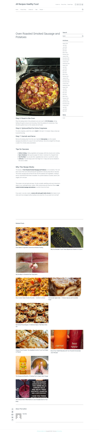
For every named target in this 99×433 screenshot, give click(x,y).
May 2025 (65, 70)
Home (17, 9)
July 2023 (65, 107)
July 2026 (65, 45)
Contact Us (58, 4)
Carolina (25, 414)
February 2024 (66, 98)
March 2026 (65, 52)
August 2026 (65, 43)
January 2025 (65, 78)
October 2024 (65, 83)
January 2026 (65, 56)
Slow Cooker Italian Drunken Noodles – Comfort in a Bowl (30, 298)
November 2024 (66, 81)
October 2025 (65, 61)
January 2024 (65, 100)
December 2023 (66, 101)
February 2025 (66, 76)
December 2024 (66, 80)
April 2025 (65, 72)
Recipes (41, 9)
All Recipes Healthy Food (27, 4)
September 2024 (66, 85)
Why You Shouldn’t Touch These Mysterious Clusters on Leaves (66, 249)
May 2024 (65, 92)
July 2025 (65, 67)
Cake (36, 9)
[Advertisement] (49, 24)
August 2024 (65, 87)
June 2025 (65, 69)
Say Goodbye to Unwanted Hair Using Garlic (27, 274)
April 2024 (65, 94)
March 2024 (65, 96)
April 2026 (65, 50)
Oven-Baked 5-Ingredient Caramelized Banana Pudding (29, 247)
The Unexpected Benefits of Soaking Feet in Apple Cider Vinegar (32, 376)
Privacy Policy (63, 4)
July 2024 (65, 89)
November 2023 (66, 103)
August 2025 (65, 65)
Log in (64, 117)
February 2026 (66, 54)
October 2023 (65, 105)
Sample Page (70, 4)
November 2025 (66, 59)
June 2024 (65, 90)
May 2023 (65, 111)
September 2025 (66, 63)
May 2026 (65, 49)
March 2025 (65, 74)
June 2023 (65, 109)
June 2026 (65, 47)
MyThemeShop (59, 431)
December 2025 (66, 58)
